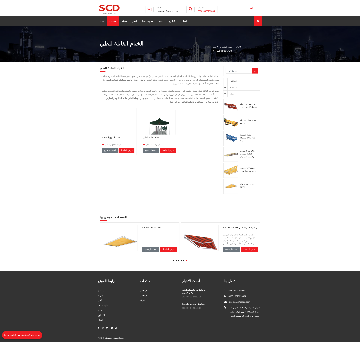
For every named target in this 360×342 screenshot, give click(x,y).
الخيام (232, 93)
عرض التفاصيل (126, 150)
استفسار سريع (110, 150)
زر (255, 70)
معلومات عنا (103, 305)
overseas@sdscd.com (167, 11)
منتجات (101, 290)
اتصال (100, 320)
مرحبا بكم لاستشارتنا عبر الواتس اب (23, 335)
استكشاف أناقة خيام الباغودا (193, 304)
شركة (100, 295)
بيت (214, 47)
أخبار (100, 300)
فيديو (100, 310)
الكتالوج (101, 315)
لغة (251, 8)
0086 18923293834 (237, 296)
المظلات (233, 81)
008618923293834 (206, 11)
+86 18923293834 (237, 290)
